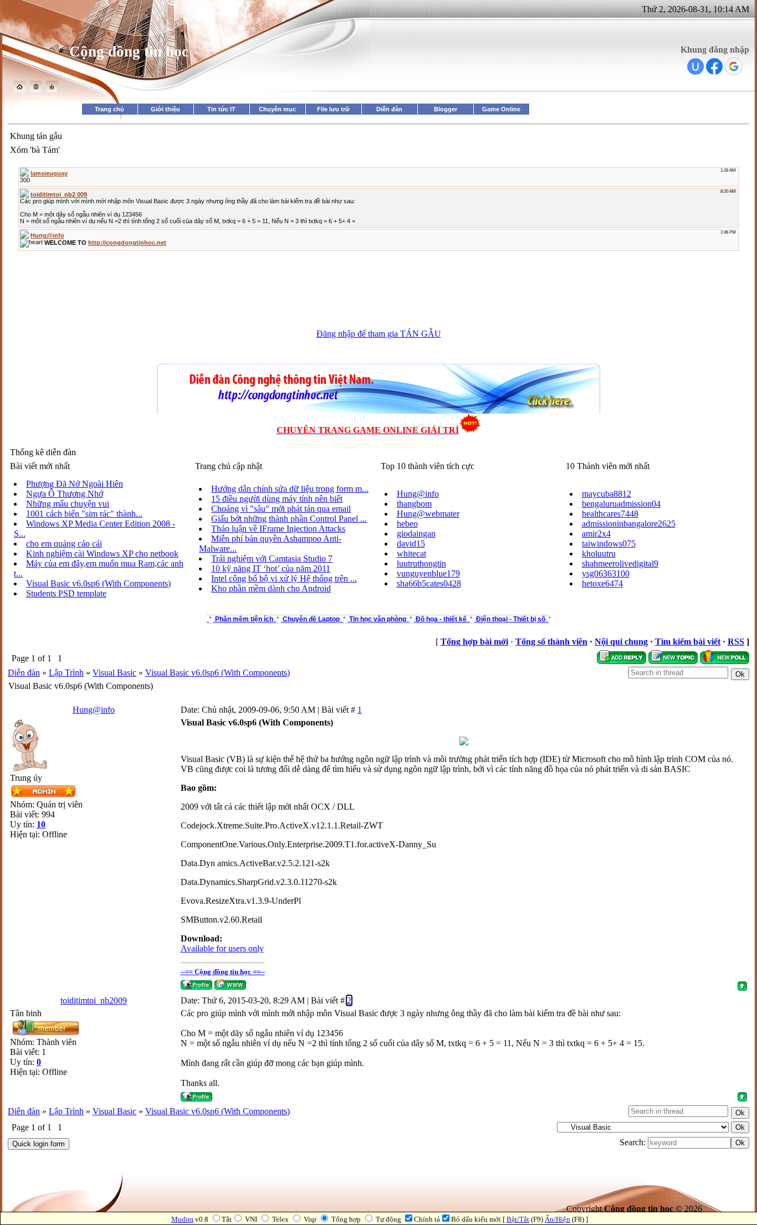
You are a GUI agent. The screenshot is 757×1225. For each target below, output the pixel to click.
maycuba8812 (606, 493)
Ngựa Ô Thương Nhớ (64, 493)
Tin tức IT (221, 109)
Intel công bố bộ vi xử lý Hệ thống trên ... (284, 578)
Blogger (445, 109)
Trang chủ (109, 109)
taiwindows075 (609, 543)
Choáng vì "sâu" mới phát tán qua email (281, 508)
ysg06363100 (606, 573)
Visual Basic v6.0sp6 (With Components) (98, 583)
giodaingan (416, 533)
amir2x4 (596, 533)
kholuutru (599, 553)
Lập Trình (66, 672)
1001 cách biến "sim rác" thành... (84, 513)
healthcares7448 (610, 513)
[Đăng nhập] (52, 89)
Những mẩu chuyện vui (67, 503)
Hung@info (418, 493)
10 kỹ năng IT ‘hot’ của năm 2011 (270, 568)
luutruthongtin (421, 563)
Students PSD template (66, 593)
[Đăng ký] (36, 89)
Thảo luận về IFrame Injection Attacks (278, 528)
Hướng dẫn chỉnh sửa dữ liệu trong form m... (290, 488)
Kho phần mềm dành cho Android (271, 588)
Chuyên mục (277, 109)
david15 (411, 543)
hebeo (407, 523)
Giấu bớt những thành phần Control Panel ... (289, 518)
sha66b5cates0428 (429, 583)
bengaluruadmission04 (621, 503)
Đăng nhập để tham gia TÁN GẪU (378, 333)
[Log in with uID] (695, 66)
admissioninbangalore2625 (629, 523)
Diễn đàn (389, 109)
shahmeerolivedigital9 (620, 563)
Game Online (501, 109)
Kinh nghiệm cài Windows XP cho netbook (102, 553)
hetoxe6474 (602, 583)
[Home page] (230, 984)
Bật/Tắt (518, 1219)
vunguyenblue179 (428, 573)
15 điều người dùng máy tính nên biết (276, 498)
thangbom (414, 503)
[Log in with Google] (734, 66)
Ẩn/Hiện (557, 1219)
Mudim (182, 1219)
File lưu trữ (333, 109)
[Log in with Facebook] (714, 66)
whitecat (411, 553)
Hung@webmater (428, 513)
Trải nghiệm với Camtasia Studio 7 (272, 558)
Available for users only (222, 948)
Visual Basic (114, 672)
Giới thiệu (165, 109)
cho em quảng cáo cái (64, 543)
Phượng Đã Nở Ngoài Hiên (74, 483)
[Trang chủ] (19, 89)
